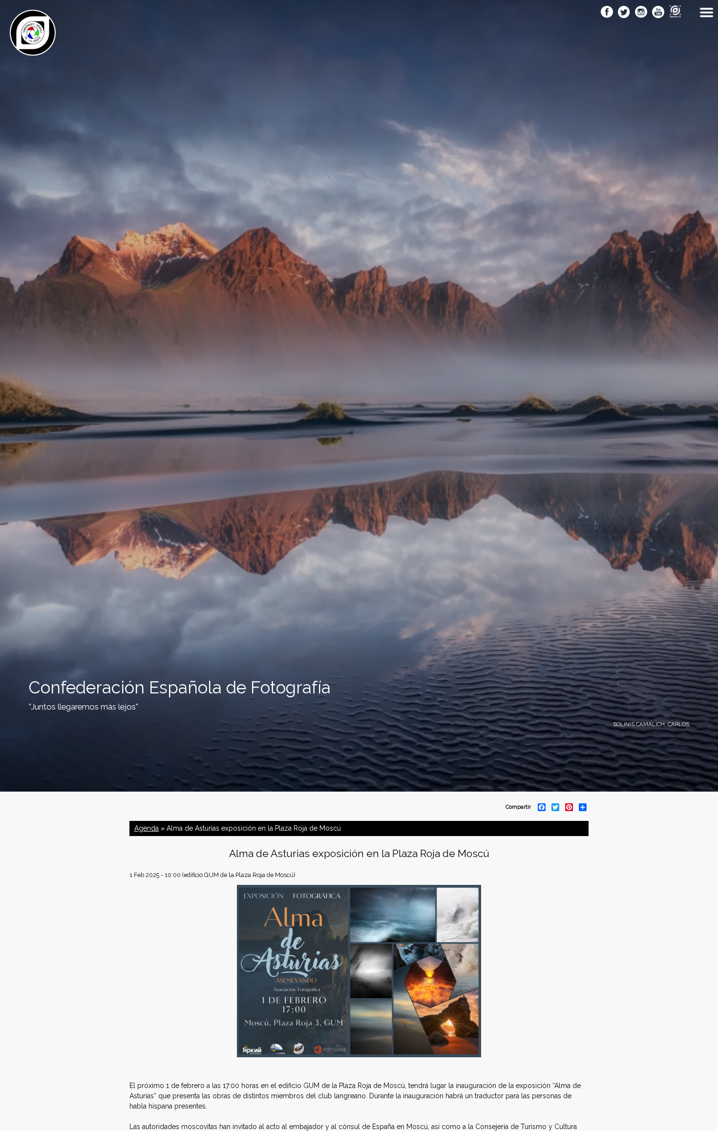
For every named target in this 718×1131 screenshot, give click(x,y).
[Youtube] (658, 13)
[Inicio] (33, 50)
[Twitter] (624, 13)
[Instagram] (641, 13)
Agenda (146, 828)
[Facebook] (607, 13)
